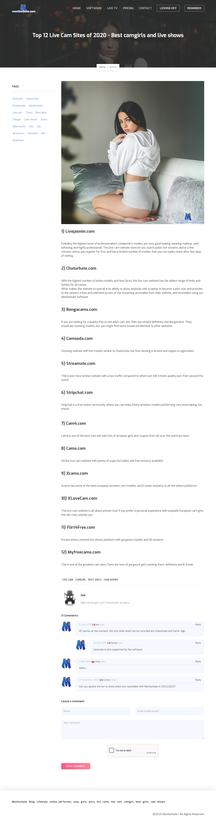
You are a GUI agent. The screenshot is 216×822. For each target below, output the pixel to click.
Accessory (18, 133)
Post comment (75, 766)
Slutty (44, 119)
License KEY (168, 8)
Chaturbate (32, 98)
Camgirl (80, 579)
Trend (29, 112)
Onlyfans (33, 133)
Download (18, 140)
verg (97, 661)
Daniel (114, 642)
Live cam (67, 579)
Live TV (112, 8)
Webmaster (19, 126)
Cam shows (111, 579)
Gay (31, 126)
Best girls (94, 579)
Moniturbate (36, 105)
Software (94, 8)
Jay (97, 624)
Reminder (194, 8)
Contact (145, 8)
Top (39, 126)
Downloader (19, 105)
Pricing (128, 8)
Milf (43, 133)
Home (77, 8)
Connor (107, 679)
